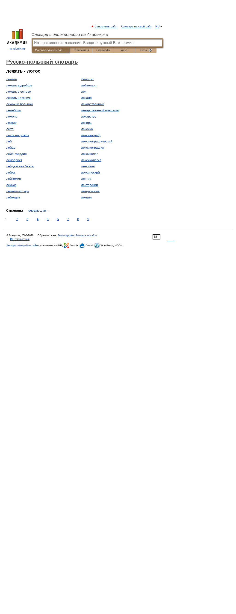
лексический (90, 172)
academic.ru (17, 48)
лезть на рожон (17, 135)
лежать (11, 79)
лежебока (13, 110)
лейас (10, 147)
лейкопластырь (17, 191)
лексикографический (96, 141)
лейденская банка (20, 166)
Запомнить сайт (106, 26)
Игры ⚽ (146, 50)
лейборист (14, 160)
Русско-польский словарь (50, 50)
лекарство (88, 116)
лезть (10, 129)
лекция (86, 197)
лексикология (91, 160)
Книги (124, 50)
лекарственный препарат (100, 110)
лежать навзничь (18, 98)
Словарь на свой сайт (136, 26)
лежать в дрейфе (19, 85)
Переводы (103, 50)
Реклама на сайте (86, 235)
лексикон (88, 166)
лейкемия (13, 178)
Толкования (81, 50)
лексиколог (89, 154)
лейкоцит (13, 197)
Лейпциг (87, 79)
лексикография (92, 147)
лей (9, 141)
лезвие (11, 122)
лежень (11, 116)
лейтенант (89, 85)
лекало (86, 98)
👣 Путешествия (20, 239)
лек (83, 91)
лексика (87, 129)
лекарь (86, 122)
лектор (86, 178)
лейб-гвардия (16, 154)
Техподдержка (66, 235)
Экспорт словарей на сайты (22, 245)
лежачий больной (19, 104)
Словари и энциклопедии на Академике (70, 34)
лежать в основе (18, 91)
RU (157, 26)
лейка (10, 172)
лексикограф (90, 135)
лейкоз (11, 185)
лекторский (89, 185)
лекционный (90, 191)
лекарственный (92, 104)
